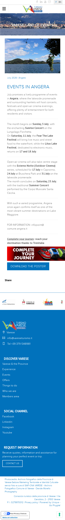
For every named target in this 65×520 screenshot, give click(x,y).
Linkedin (7, 421)
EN (60, 2)
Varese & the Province (15, 364)
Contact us (12, 463)
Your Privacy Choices (18, 513)
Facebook (8, 416)
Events (6, 374)
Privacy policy (31, 502)
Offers (6, 380)
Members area (10, 396)
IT (56, 2)
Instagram (8, 427)
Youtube (7, 432)
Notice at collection (10, 517)
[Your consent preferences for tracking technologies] (59, 514)
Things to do (9, 385)
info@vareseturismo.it (19, 338)
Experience (9, 369)
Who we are (9, 391)
